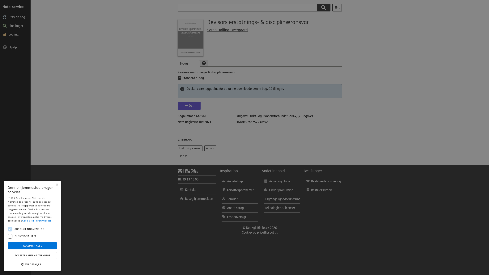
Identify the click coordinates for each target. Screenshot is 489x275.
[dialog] (32, 226)
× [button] (56, 184)
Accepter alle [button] (32, 245)
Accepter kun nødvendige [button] (32, 255)
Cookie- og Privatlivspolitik (36, 220)
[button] (32, 264)
